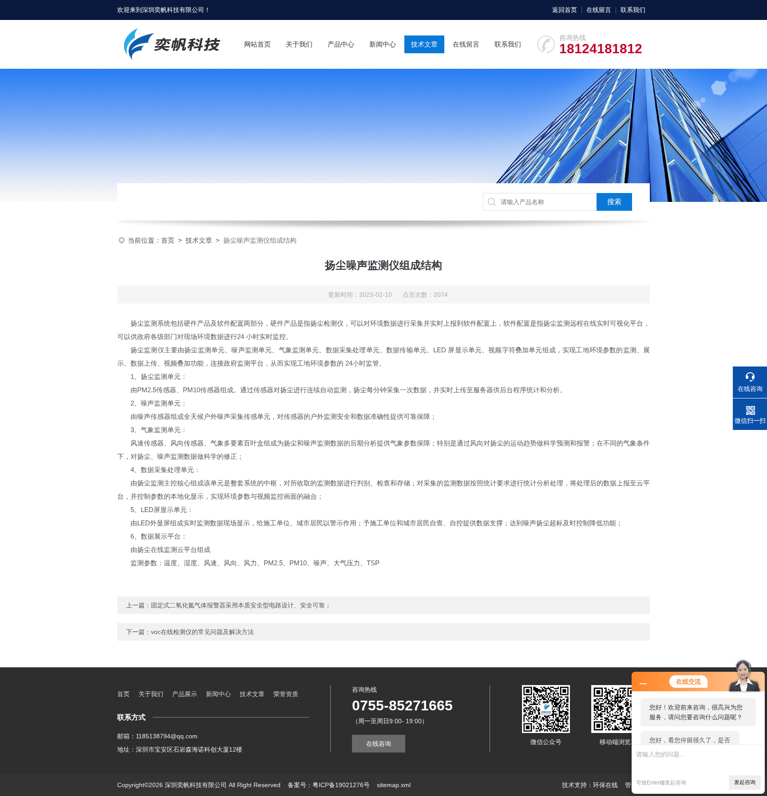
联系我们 (633, 9)
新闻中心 (382, 44)
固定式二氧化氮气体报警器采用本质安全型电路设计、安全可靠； (241, 605)
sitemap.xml (394, 784)
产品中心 (341, 44)
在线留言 (598, 9)
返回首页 (564, 9)
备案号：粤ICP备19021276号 (329, 784)
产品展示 (184, 693)
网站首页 (257, 44)
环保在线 (605, 784)
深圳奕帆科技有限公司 (173, 9)
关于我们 (299, 44)
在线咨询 (378, 743)
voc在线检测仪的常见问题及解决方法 (202, 631)
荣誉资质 (285, 693)
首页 (167, 240)
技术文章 (424, 44)
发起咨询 (744, 782)
